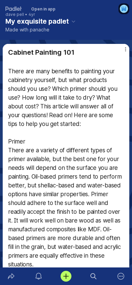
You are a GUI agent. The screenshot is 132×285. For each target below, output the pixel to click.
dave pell (14, 14)
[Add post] (65, 276)
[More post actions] (121, 52)
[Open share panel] (11, 276)
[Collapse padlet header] (73, 21)
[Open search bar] (93, 276)
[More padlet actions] (121, 276)
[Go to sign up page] (123, 8)
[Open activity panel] (38, 276)
